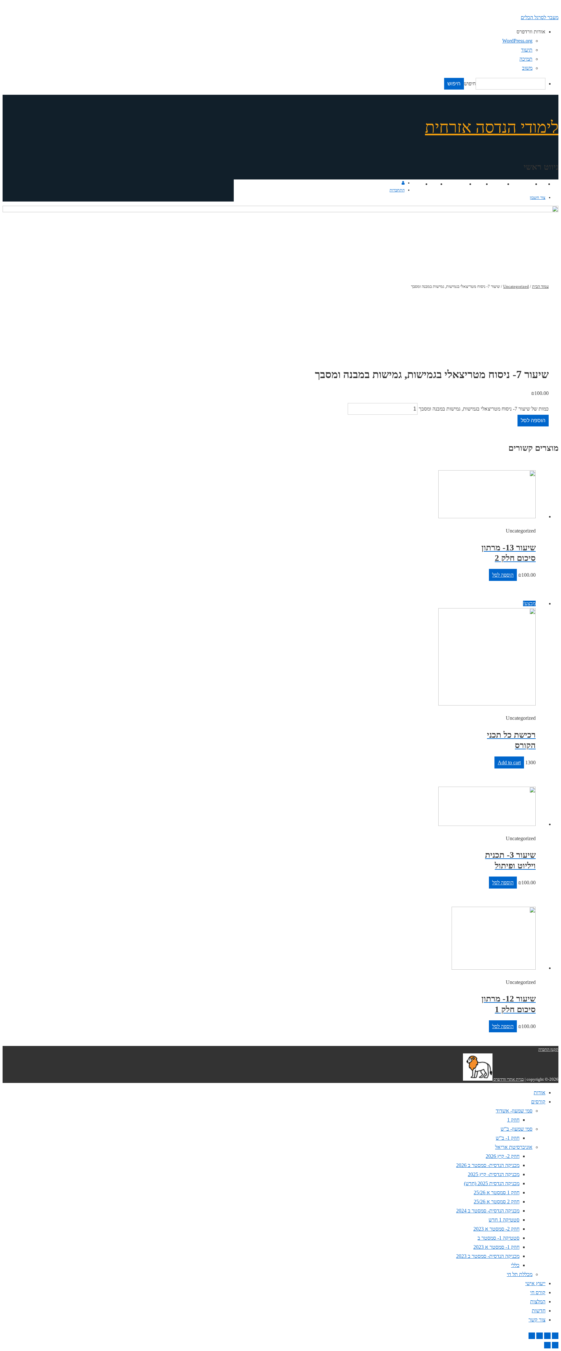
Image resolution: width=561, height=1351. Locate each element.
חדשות (430, 184)
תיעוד (526, 50)
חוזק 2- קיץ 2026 (502, 1156)
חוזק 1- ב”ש (507, 1138)
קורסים (524, 184)
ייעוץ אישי (494, 184)
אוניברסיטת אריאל (513, 1147)
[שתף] (547, 1336)
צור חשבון (537, 197)
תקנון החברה (548, 1049)
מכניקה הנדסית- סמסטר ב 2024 (487, 1210)
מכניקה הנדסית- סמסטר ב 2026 (487, 1165)
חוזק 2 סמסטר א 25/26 (496, 1201)
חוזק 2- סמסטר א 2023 (496, 1229)
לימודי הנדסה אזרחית (491, 127)
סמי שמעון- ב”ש (516, 1129)
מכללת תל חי (519, 1274)
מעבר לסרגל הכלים (539, 17)
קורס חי (474, 184)
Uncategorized (516, 286)
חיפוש (470, 83)
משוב (527, 68)
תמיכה (525, 59)
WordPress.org (517, 40)
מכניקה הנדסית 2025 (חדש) (491, 1183)
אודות (539, 184)
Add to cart (509, 762)
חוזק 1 (513, 1120)
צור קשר (413, 184)
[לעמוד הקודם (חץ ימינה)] (555, 1345)
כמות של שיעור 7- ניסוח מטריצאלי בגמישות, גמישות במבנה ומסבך (484, 408)
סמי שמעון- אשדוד (514, 1110)
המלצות (458, 184)
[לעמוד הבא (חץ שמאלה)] (547, 1345)
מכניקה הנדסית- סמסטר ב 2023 (487, 1256)
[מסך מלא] (539, 1336)
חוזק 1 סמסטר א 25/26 (496, 1192)
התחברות (397, 190)
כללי (515, 1265)
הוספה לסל (533, 420)
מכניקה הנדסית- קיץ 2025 (493, 1174)
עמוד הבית (540, 286)
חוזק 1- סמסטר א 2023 (496, 1247)
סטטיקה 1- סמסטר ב (498, 1238)
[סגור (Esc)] (555, 1336)
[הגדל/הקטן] (532, 1336)
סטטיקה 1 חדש (504, 1219)
